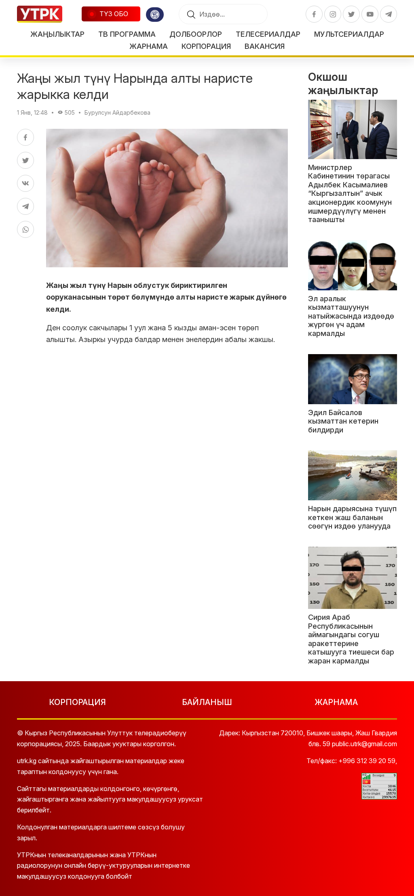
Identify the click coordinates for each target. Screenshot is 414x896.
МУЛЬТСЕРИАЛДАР (349, 34)
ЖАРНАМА (336, 702)
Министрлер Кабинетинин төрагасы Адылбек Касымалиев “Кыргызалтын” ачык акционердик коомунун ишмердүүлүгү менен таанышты (350, 193)
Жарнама (148, 46)
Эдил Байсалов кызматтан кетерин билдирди (343, 421)
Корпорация (206, 46)
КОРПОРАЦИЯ (77, 702)
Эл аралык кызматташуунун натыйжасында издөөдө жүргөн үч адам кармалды (351, 316)
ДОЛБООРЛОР (195, 34)
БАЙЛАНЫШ (207, 702)
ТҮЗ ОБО (113, 14)
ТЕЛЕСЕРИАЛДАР (268, 34)
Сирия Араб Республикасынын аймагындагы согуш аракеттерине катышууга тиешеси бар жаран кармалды (351, 639)
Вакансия (265, 46)
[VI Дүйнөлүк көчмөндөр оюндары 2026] (155, 14)
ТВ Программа (127, 34)
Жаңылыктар (57, 34)
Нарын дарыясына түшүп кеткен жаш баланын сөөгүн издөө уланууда (352, 517)
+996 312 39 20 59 (366, 761)
